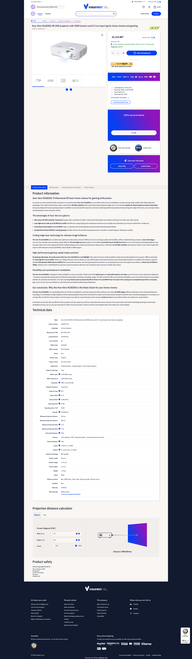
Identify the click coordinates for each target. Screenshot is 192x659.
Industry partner (101, 610)
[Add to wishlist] (102, 35)
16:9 (80, 546)
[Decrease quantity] (113, 53)
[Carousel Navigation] (69, 89)
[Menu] (33, 14)
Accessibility (100, 616)
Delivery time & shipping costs (39, 604)
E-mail (134, 133)
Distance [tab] (37, 515)
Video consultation (69, 607)
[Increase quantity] (124, 53)
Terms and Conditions (125, 655)
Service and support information (70, 494)
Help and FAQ (35, 613)
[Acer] (155, 28)
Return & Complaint (36, 616)
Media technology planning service (74, 616)
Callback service (68, 622)
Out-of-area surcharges (37, 607)
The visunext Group (102, 607)
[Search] (113, 13)
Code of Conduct (101, 613)
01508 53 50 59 (53, 7)
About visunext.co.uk (103, 604)
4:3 (57, 546)
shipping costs (103, 658)
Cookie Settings (156, 655)
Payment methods (36, 610)
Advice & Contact (69, 604)
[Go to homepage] (96, 6)
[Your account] (149, 7)
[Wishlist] (143, 7)
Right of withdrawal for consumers (41, 619)
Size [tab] (44, 515)
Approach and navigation (71, 625)
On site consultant (69, 613)
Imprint (148, 655)
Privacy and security (138, 655)
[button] (122, 64)
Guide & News (146, 166)
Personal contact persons (71, 610)
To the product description (119, 97)
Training (66, 619)
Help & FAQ (122, 166)
